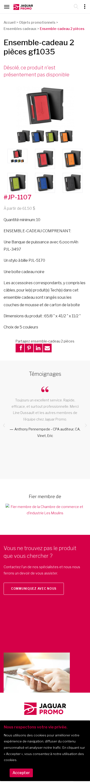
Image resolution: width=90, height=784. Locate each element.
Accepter (21, 772)
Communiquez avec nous (33, 588)
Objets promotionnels (37, 22)
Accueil (10, 22)
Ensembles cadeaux (20, 29)
